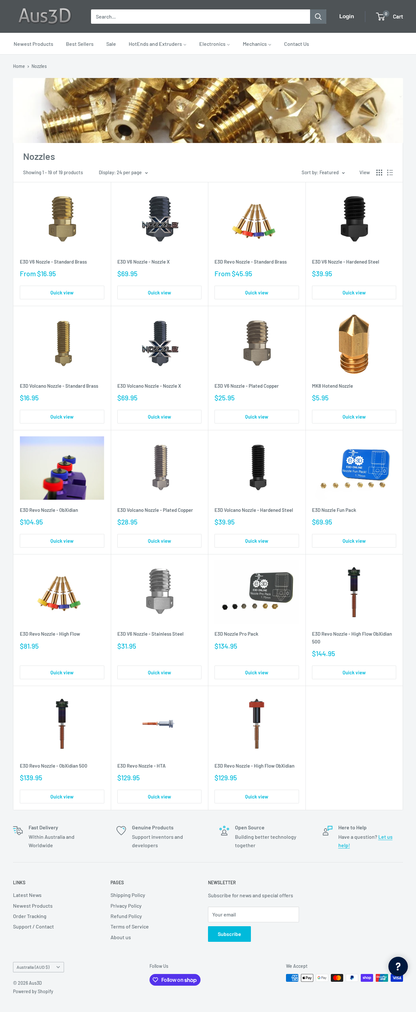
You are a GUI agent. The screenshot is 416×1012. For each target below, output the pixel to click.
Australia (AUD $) (33, 967)
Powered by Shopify (33, 991)
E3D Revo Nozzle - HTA (141, 766)
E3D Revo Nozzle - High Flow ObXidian (254, 766)
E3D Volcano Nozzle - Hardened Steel (253, 510)
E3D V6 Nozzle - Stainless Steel (150, 634)
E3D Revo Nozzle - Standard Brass (250, 262)
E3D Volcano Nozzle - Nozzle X (149, 386)
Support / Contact (33, 926)
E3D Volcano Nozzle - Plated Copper (155, 510)
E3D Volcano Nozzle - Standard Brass (59, 386)
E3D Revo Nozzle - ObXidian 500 (53, 766)
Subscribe (229, 934)
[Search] (318, 16)
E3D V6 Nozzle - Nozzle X (143, 262)
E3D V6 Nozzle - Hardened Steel (345, 262)
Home (19, 66)
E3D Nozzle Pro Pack (236, 634)
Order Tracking (29, 916)
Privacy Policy (126, 905)
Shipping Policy (127, 895)
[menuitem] (33, 43)
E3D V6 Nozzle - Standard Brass (53, 262)
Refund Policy (126, 916)
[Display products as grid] (379, 172)
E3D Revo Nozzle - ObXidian (49, 510)
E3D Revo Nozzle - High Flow (50, 634)
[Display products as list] (390, 172)
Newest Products (33, 905)
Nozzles (39, 66)
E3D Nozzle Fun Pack (334, 510)
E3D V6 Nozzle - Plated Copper (246, 386)
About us (120, 937)
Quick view (61, 292)
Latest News (27, 895)
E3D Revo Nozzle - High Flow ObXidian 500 (352, 637)
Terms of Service (129, 926)
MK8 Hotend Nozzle (332, 386)
